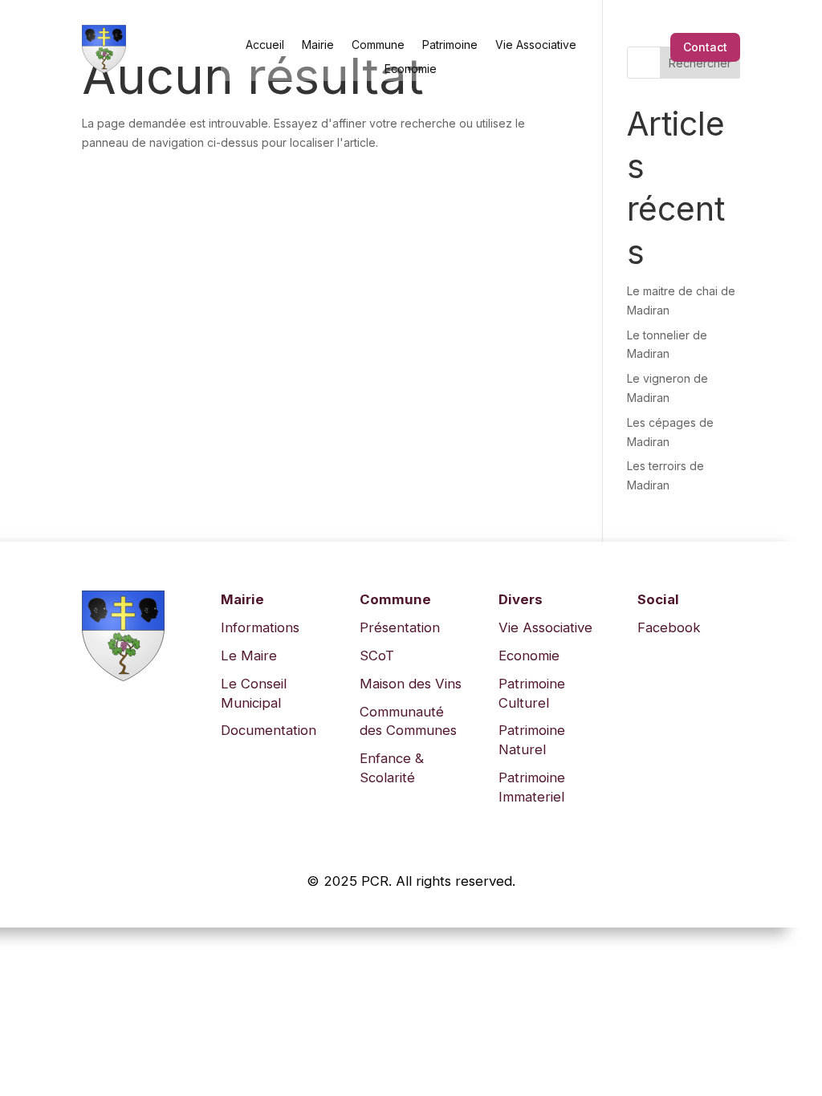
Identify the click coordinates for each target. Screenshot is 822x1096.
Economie (411, 68)
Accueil (265, 44)
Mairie (318, 44)
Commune (378, 44)
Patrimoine (450, 44)
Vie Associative (535, 44)
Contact (705, 47)
